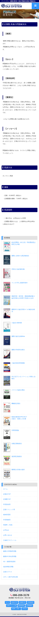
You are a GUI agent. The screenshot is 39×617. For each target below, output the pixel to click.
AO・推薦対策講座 (9, 561)
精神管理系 (7, 514)
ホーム (5, 489)
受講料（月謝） (8, 525)
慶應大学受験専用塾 (9, 551)
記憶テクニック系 (9, 509)
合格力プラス (7, 572)
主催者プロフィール (9, 540)
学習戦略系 (7, 520)
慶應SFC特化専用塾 (9, 556)
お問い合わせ (7, 535)
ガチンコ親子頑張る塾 (10, 577)
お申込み (6, 530)
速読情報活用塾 (8, 566)
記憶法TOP (7, 494)
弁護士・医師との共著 (19, 418)
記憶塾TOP (7, 499)
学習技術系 (7, 504)
